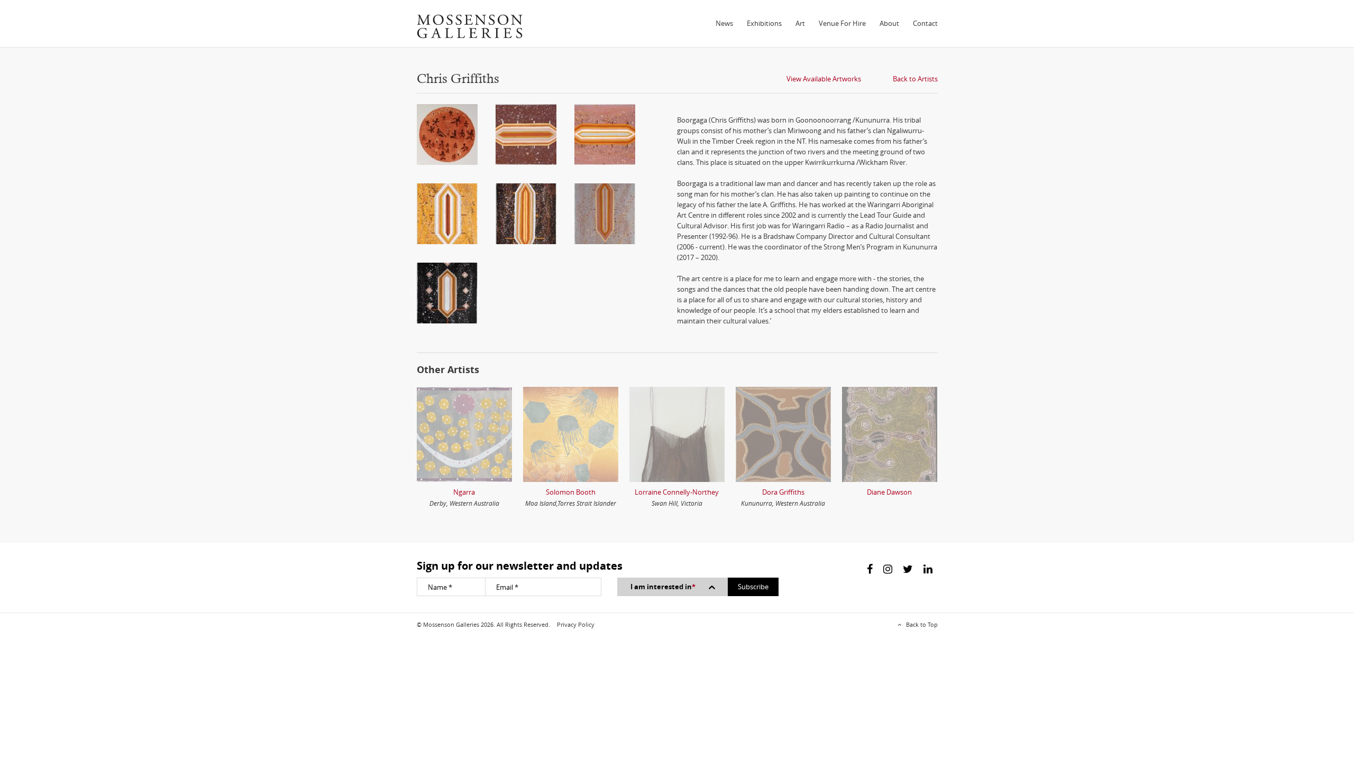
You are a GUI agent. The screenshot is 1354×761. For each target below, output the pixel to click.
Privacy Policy (575, 624)
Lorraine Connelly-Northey (677, 492)
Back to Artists (915, 78)
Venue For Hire (842, 23)
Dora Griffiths (783, 492)
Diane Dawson (889, 492)
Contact (925, 23)
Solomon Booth (571, 492)
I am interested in (663, 586)
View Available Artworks (823, 78)
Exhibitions (764, 23)
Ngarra (464, 492)
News (724, 23)
